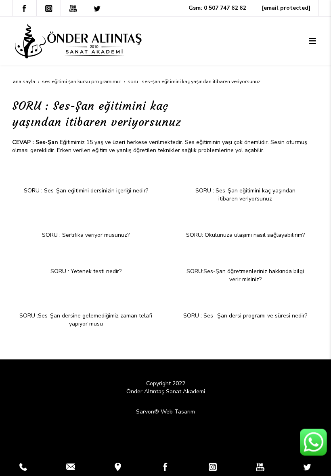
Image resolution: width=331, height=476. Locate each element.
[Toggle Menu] (312, 40)
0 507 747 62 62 (225, 8)
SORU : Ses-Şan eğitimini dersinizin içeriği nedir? (86, 190)
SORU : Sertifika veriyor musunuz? (86, 235)
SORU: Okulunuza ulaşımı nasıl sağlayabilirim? (245, 235)
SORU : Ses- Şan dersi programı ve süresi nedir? (245, 315)
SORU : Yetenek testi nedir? (86, 271)
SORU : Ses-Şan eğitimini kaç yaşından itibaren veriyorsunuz (245, 195)
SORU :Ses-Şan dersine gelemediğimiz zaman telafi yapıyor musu (85, 320)
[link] (23, 466)
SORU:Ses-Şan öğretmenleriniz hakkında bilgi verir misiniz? (245, 275)
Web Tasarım (178, 411)
